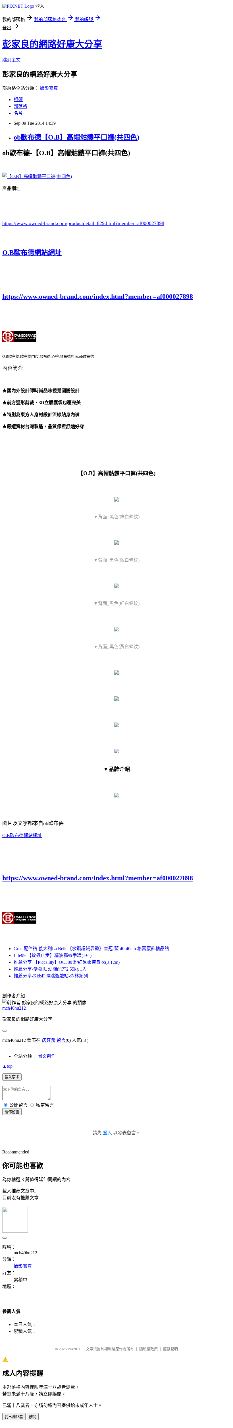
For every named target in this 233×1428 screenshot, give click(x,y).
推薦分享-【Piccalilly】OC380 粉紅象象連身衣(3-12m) (67, 962)
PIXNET (74, 1349)
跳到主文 (11, 60)
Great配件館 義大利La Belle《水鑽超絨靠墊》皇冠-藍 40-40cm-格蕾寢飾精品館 (91, 948)
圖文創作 (47, 1056)
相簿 (18, 99)
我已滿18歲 (14, 1417)
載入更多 (12, 1077)
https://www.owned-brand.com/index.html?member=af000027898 (97, 296)
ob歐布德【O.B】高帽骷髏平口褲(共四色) (76, 137)
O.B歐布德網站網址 (32, 252)
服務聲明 (170, 1349)
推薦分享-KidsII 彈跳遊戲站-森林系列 (51, 975)
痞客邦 (48, 1040)
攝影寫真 (49, 88)
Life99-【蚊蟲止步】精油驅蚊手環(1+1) (52, 955)
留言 (61, 1040)
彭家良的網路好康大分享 (52, 44)
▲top (7, 1066)
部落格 (20, 106)
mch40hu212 (14, 1008)
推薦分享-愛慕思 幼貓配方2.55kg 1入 (50, 969)
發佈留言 (12, 1112)
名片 (18, 113)
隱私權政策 (148, 1349)
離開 (32, 1417)
